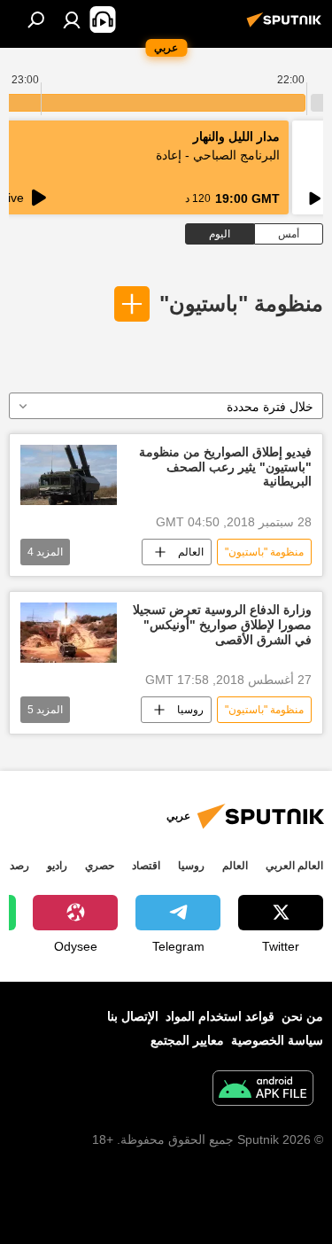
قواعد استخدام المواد (220, 1016)
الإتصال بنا (132, 1016)
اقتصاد (146, 865)
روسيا (190, 710)
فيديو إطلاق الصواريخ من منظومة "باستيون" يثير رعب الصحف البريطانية (225, 467)
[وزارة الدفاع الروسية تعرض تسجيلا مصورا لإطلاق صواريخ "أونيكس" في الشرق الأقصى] (68, 633)
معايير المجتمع (187, 1040)
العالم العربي (294, 865)
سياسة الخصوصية (277, 1040)
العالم (191, 552)
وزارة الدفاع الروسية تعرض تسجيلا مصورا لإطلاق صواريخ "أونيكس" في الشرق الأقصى (222, 625)
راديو (57, 865)
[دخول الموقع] (71, 19)
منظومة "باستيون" (241, 303)
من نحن (302, 1016)
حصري (99, 865)
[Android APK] (263, 1090)
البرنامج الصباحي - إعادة (218, 155)
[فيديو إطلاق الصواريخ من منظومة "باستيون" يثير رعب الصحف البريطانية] (68, 475)
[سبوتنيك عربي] (287, 26)
